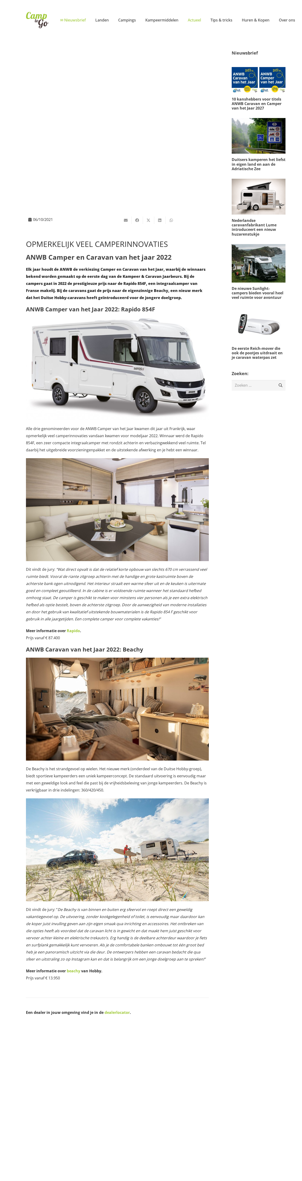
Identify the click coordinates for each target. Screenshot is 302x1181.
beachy (73, 971)
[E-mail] (126, 220)
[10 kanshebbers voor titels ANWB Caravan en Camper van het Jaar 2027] (258, 89)
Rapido (73, 630)
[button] (112, 20)
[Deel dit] (137, 220)
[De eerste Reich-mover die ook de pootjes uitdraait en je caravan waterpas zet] (258, 333)
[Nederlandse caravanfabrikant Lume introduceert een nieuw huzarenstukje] (258, 208)
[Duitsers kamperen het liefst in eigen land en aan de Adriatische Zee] (258, 144)
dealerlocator (117, 1012)
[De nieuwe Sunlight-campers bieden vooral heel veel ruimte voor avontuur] (258, 272)
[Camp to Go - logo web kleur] (37, 20)
